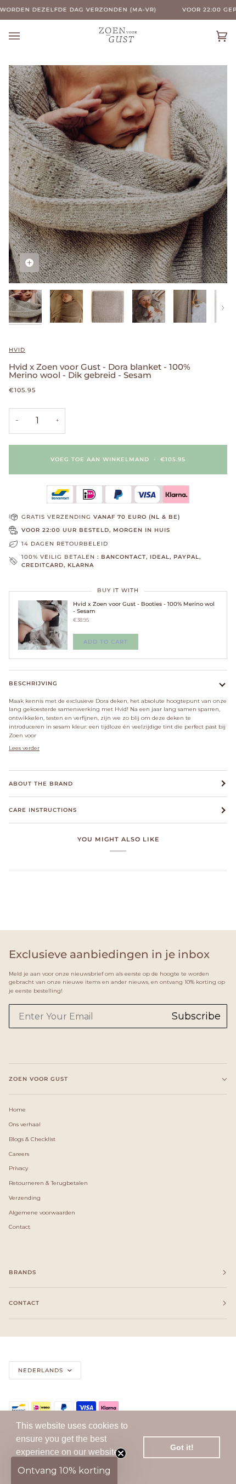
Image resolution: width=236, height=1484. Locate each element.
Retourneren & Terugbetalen (48, 1182)
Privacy (18, 1168)
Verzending (25, 1197)
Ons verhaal (25, 1124)
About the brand (41, 784)
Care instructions (43, 810)
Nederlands (41, 1370)
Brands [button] (22, 1272)
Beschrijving (33, 683)
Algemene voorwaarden (42, 1212)
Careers (19, 1153)
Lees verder (24, 747)
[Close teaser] (120, 1453)
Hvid (17, 350)
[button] (64, 1470)
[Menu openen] (25, 36)
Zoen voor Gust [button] (38, 1079)
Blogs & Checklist (32, 1139)
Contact (19, 1226)
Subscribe (196, 1016)
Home (17, 1109)
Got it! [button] (182, 1447)
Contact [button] (24, 1303)
